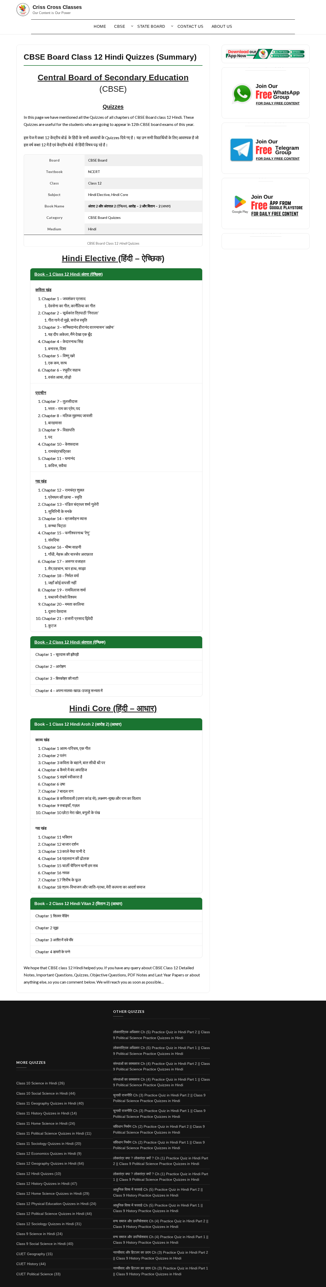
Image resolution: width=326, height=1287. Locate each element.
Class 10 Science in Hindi (36, 1083)
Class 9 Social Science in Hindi (41, 1244)
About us (222, 26)
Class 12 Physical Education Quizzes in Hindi (52, 1204)
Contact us (190, 26)
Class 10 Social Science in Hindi (42, 1093)
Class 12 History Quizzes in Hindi (43, 1184)
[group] (113, 258)
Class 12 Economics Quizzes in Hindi (46, 1153)
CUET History (27, 1264)
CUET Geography (30, 1254)
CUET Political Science (34, 1274)
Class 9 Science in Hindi (35, 1234)
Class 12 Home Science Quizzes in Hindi (49, 1193)
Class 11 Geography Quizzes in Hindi (46, 1103)
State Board (151, 26)
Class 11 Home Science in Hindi (41, 1123)
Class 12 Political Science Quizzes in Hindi (50, 1214)
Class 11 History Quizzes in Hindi (42, 1113)
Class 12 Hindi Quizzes (34, 1174)
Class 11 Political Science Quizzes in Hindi (50, 1133)
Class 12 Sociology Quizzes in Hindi (45, 1224)
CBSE (119, 26)
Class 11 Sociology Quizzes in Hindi (45, 1144)
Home (100, 26)
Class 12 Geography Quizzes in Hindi (46, 1163)
